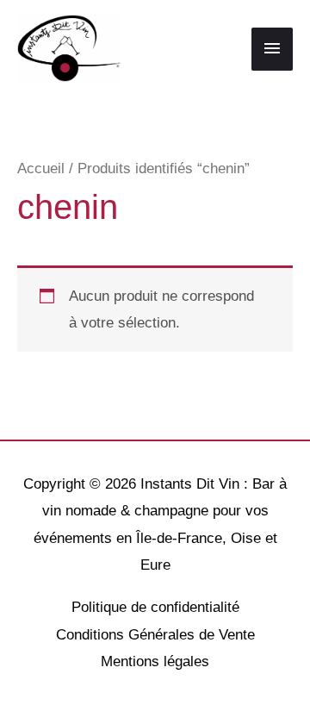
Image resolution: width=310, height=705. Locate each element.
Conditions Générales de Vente (155, 635)
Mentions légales (155, 661)
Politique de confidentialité (155, 607)
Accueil (41, 168)
